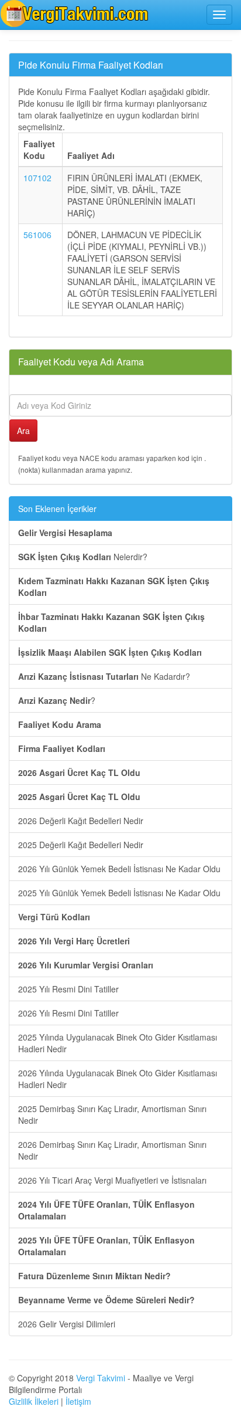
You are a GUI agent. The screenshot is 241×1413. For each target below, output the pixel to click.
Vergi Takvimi (100, 1378)
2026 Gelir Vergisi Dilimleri (66, 1324)
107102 (37, 178)
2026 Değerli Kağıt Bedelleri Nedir (80, 820)
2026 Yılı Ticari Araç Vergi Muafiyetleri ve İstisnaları (112, 1180)
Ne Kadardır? (104, 676)
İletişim (78, 1401)
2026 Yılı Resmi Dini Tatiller (68, 1013)
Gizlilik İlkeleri (33, 1401)
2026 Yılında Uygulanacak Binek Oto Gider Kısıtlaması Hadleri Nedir (117, 1078)
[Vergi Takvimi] (76, 13)
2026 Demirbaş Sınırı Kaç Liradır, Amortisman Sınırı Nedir (112, 1150)
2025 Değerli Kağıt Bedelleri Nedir (80, 844)
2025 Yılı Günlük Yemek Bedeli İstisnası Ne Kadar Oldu (119, 893)
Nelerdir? (82, 557)
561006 (37, 234)
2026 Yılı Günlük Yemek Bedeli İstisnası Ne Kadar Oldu (119, 869)
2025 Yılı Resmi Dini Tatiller (68, 989)
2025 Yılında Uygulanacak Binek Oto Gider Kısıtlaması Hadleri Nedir (117, 1043)
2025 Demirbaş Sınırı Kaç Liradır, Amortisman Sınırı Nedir (112, 1114)
